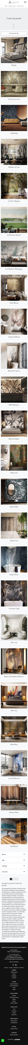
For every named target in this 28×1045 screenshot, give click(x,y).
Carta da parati (20, 6)
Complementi (14, 1022)
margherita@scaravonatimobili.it (16, 959)
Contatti (14, 977)
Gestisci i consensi (19, 967)
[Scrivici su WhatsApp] (2, 1040)
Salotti (14, 1001)
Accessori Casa (12, 6)
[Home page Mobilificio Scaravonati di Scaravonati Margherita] (14, 2)
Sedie (14, 989)
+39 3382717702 (17, 956)
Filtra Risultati (13, 33)
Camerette (14, 1014)
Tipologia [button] (4, 866)
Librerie (14, 995)
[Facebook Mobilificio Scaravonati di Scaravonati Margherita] (12, 964)
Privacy (6, 967)
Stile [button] (3, 860)
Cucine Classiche (14, 985)
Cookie (10, 967)
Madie (14, 999)
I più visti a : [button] (5, 871)
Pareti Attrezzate (14, 997)
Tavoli (14, 987)
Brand (14, 974)
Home (6, 6)
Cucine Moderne (14, 983)
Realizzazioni (14, 972)
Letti (14, 1009)
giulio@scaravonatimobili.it (15, 957)
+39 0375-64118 (15, 954)
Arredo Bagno (14, 1003)
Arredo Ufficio (14, 1028)
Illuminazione (14, 1020)
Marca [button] (4, 854)
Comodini (14, 1011)
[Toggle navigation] (25, 2)
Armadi (14, 1012)
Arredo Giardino (14, 1034)
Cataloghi (14, 975)
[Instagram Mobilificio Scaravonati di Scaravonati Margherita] (15, 964)
